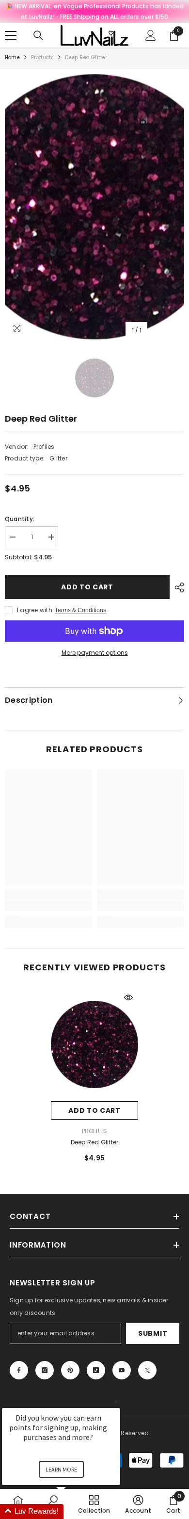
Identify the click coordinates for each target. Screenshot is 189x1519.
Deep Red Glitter (95, 1142)
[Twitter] (147, 1370)
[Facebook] (19, 1370)
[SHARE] (177, 587)
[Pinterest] (70, 1370)
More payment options (95, 653)
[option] (94, 207)
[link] (48, 906)
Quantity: (19, 519)
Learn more (61, 1469)
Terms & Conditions (80, 610)
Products (42, 57)
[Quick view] (128, 997)
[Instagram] (44, 1370)
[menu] (10, 35)
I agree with (34, 610)
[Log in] (150, 35)
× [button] (116, 1401)
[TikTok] (96, 1370)
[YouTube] (121, 1370)
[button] (72, 1511)
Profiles (44, 447)
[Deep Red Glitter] (94, 1044)
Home (12, 57)
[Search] (38, 35)
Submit (152, 1333)
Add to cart (87, 587)
